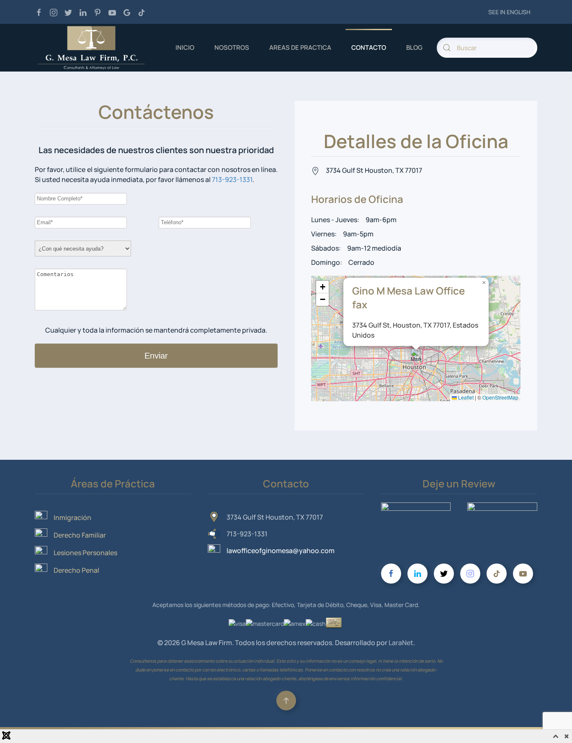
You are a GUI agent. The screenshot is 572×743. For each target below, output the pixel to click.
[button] (416, 357)
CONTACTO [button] (368, 47)
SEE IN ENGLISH (509, 12)
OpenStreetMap (500, 397)
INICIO (184, 47)
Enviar (156, 355)
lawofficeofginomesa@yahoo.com (281, 550)
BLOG (414, 47)
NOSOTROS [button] (231, 47)
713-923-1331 (232, 179)
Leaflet (465, 397)
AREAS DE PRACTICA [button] (300, 47)
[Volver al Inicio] (91, 48)
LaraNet (401, 642)
